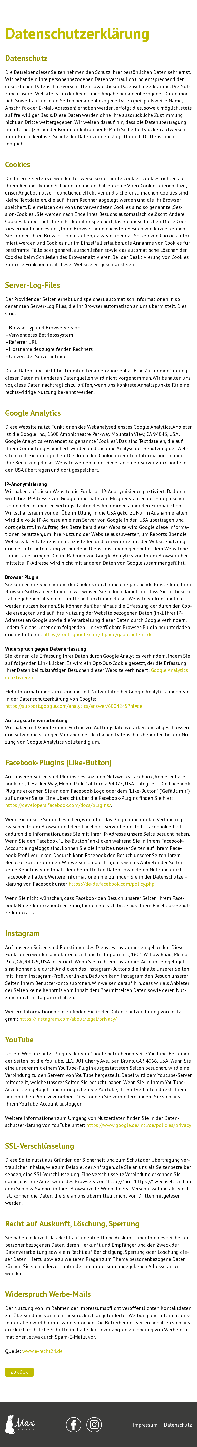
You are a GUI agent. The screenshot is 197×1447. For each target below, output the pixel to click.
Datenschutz (178, 1424)
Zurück (19, 1372)
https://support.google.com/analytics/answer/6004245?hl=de (73, 706)
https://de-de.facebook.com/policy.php (111, 884)
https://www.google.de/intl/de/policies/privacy (138, 1125)
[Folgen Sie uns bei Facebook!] (73, 1424)
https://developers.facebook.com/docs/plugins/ (58, 805)
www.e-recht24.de (42, 1351)
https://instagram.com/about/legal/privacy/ (68, 1019)
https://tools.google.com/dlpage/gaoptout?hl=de (98, 634)
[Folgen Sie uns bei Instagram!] (94, 1424)
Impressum (145, 1424)
